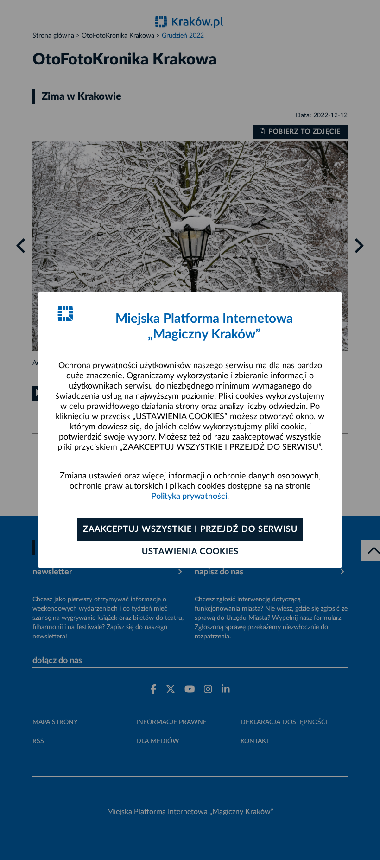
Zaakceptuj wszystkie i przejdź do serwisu (190, 529)
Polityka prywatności (189, 496)
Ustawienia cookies (190, 552)
